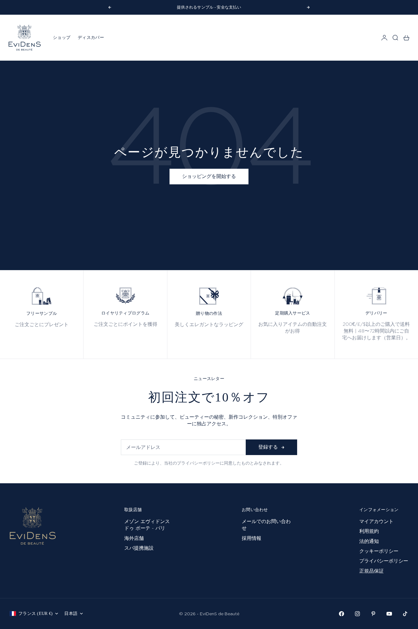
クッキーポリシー (378, 551)
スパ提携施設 (139, 548)
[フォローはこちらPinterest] (373, 614)
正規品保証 (371, 571)
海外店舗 (134, 538)
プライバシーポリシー (383, 560)
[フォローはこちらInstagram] (357, 614)
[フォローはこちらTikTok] (405, 614)
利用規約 (369, 531)
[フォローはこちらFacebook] (341, 614)
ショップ (61, 37)
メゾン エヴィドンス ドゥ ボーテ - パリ (147, 525)
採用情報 (251, 538)
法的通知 (369, 541)
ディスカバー (91, 37)
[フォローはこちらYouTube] (389, 614)
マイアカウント (376, 521)
